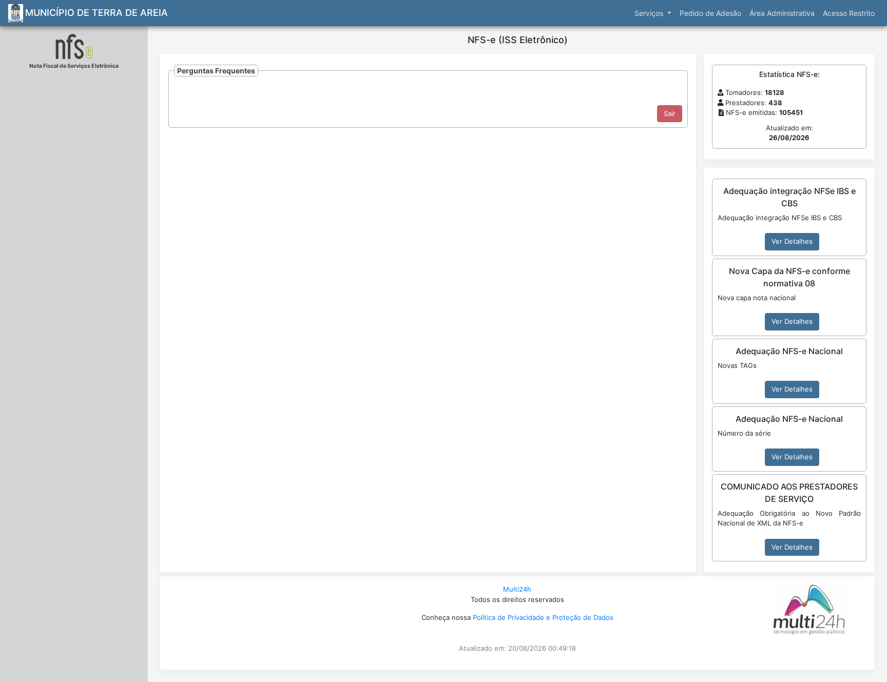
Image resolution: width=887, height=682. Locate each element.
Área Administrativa (782, 13)
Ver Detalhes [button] (792, 241)
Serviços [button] (649, 13)
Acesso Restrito (849, 13)
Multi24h (517, 589)
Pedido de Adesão (710, 13)
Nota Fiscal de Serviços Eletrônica (74, 66)
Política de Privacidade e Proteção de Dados (543, 617)
